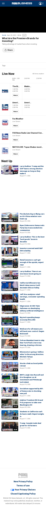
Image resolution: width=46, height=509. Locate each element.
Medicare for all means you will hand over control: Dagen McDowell (32, 331)
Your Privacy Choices (25, 489)
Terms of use (23, 485)
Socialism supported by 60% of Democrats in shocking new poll (31, 391)
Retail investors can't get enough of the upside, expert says (32, 262)
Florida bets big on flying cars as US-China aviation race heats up (32, 216)
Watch (15, 95)
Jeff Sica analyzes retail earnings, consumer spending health (32, 296)
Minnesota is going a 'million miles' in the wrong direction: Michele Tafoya (32, 354)
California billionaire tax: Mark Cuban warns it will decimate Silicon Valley (30, 285)
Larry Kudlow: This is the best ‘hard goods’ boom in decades (32, 239)
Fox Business (22, 3)
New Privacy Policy (23, 481)
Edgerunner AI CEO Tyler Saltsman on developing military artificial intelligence (32, 308)
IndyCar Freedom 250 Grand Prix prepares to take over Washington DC (31, 402)
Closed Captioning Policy (23, 494)
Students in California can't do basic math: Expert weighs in (32, 414)
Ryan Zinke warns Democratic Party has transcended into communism (32, 227)
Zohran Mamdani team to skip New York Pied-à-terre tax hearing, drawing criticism (32, 342)
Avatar (40, 3)
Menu (3, 3)
